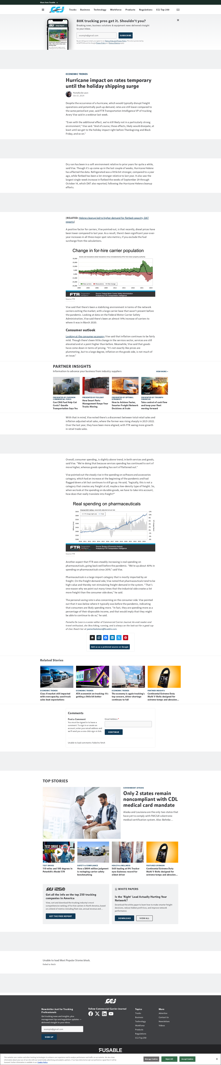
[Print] (92, 637)
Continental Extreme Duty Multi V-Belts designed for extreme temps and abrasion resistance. (162, 696)
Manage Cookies (151, 1059)
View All (144, 918)
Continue (113, 732)
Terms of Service (114, 43)
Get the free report (60, 916)
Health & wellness (121, 865)
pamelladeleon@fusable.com (102, 628)
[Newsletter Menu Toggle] (178, 9)
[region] (110, 1059)
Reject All (169, 1059)
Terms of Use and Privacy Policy (115, 41)
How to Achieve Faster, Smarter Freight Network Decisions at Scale (125, 405)
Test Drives (48, 865)
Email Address (112, 719)
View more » (162, 371)
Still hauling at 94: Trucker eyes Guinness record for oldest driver (125, 871)
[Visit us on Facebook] (90, 1013)
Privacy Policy (101, 43)
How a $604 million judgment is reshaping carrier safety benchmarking (92, 871)
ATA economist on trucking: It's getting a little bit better (92, 695)
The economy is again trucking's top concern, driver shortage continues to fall (128, 696)
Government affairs (133, 788)
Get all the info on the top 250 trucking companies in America (71, 896)
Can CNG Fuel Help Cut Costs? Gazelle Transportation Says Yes (65, 405)
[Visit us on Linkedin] (104, 1013)
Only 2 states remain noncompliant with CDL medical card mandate (150, 799)
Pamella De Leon (80, 92)
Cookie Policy (42, 1062)
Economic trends (77, 73)
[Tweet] (118, 637)
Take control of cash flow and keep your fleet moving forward (154, 405)
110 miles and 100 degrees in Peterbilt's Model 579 (57, 870)
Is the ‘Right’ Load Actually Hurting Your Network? (141, 898)
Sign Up (49, 1037)
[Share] (105, 637)
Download (124, 918)
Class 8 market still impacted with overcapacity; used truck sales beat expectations (55, 696)
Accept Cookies (187, 1059)
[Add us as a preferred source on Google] (99, 637)
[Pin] (125, 637)
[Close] (217, 1059)
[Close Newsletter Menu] (178, 20)
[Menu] (43, 9)
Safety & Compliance (87, 865)
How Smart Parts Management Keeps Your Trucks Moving (95, 403)
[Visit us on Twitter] (97, 1013)
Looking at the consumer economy (85, 336)
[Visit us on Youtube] (111, 1013)
